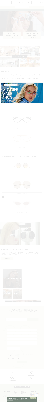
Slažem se (32, 398)
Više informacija (10, 400)
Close (42, 81)
